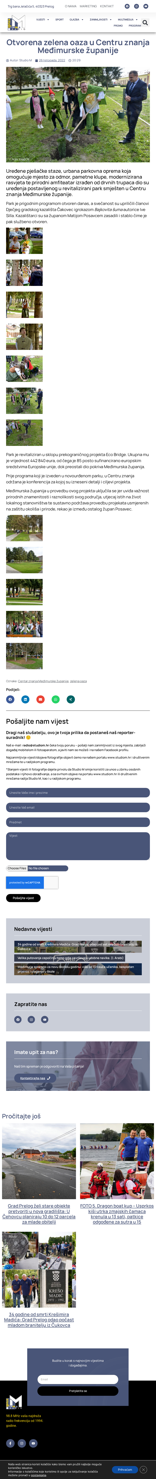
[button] (145, 22)
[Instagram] (136, 6)
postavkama (38, 1475)
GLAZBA (74, 19)
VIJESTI (40, 19)
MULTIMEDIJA (125, 19)
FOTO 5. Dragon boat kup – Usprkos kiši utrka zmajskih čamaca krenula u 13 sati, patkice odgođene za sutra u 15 (117, 1214)
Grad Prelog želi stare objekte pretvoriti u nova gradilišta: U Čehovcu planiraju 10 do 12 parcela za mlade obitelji (39, 1214)
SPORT (59, 19)
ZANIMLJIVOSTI (98, 19)
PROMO (118, 25)
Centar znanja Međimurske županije (43, 681)
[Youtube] (145, 6)
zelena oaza (78, 681)
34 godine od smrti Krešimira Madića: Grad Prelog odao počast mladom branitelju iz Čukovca (39, 1319)
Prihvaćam (125, 1469)
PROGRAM (135, 25)
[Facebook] (127, 6)
